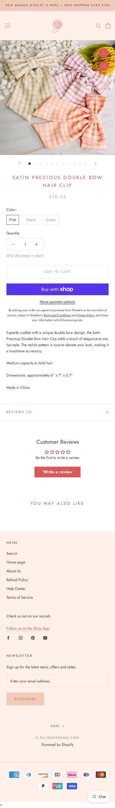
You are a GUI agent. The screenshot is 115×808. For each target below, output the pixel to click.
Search (11, 553)
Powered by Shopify (57, 744)
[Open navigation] (7, 25)
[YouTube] (45, 637)
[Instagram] (20, 637)
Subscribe (25, 699)
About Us (13, 571)
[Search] (98, 25)
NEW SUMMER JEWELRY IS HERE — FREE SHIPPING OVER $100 (57, 5)
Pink (12, 219)
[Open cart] (108, 25)
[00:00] (57, 97)
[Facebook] (8, 637)
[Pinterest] (33, 637)
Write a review (57, 472)
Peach (31, 219)
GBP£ (55, 726)
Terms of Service (19, 597)
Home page (15, 562)
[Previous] (19, 163)
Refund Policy (17, 579)
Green (51, 219)
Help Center (15, 588)
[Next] (96, 163)
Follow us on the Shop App (27, 628)
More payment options (57, 301)
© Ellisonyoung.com (57, 737)
